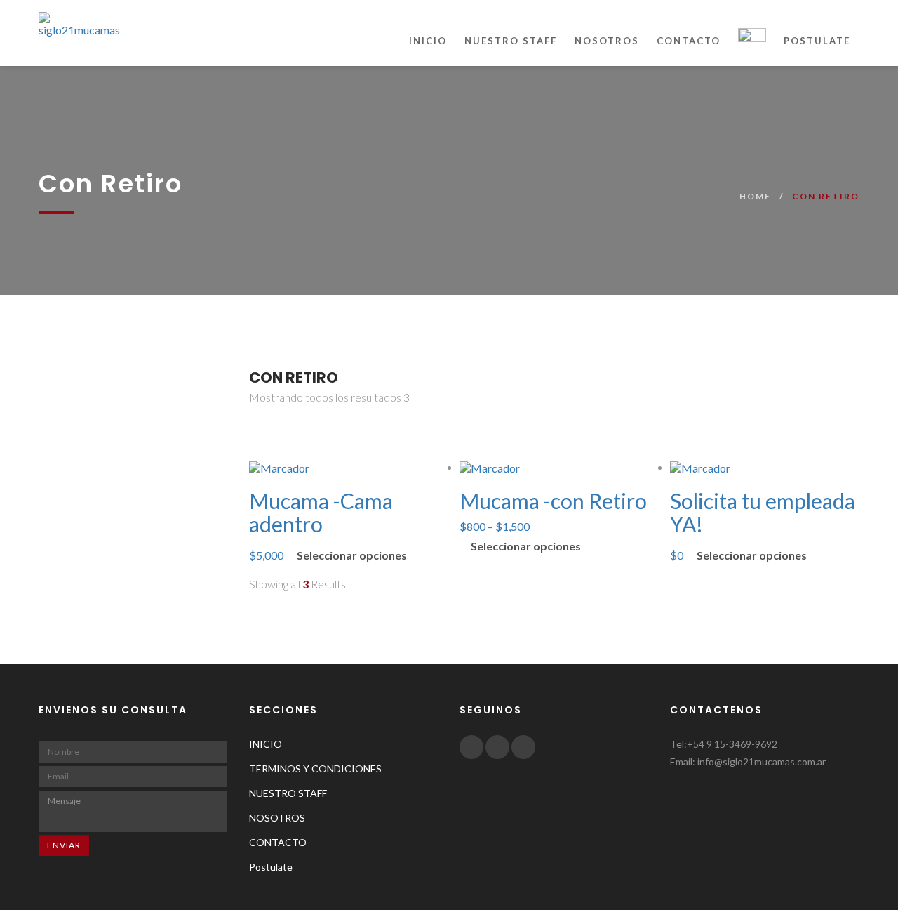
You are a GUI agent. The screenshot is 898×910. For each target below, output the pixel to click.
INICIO (428, 40)
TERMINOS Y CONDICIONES (315, 768)
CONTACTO (689, 40)
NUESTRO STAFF (510, 40)
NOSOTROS (607, 40)
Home (755, 196)
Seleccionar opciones (352, 555)
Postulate (817, 40)
